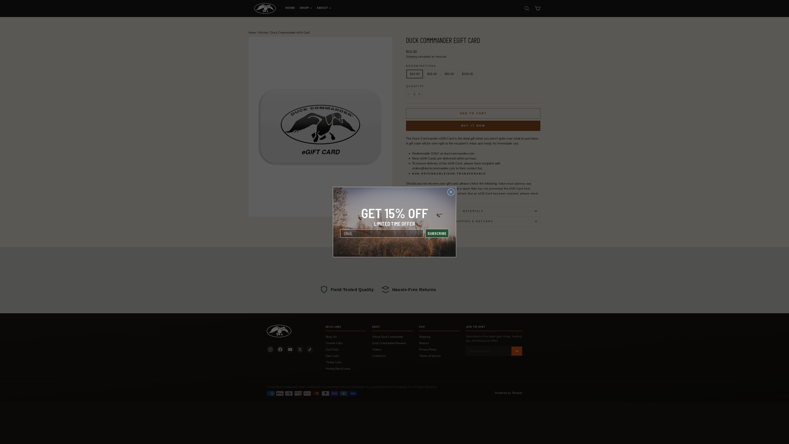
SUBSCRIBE (437, 233)
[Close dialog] (451, 192)
